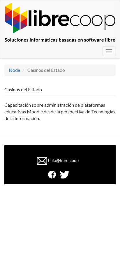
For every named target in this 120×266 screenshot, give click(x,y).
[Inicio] (60, 22)
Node (14, 70)
